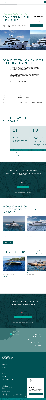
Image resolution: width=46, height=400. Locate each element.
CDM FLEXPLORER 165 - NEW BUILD (11, 232)
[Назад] (12, 154)
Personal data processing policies (34, 390)
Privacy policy (26, 396)
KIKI (4, 272)
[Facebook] (3, 394)
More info (14, 148)
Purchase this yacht (36, 25)
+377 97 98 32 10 (35, 342)
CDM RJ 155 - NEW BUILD (33, 232)
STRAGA (29, 272)
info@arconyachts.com (34, 340)
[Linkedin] (9, 394)
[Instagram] (6, 394)
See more (7, 242)
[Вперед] (17, 154)
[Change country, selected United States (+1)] (22, 182)
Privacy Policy (29, 192)
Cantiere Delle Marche (13, 6)
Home (3, 6)
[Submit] (12, 381)
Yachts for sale (7, 6)
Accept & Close (35, 394)
